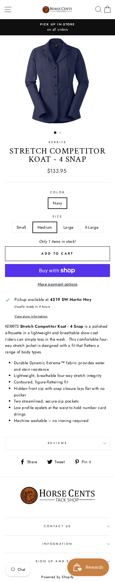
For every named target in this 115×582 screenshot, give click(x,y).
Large (68, 227)
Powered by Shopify (57, 577)
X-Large (91, 227)
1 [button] (55, 132)
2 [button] (60, 133)
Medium (44, 227)
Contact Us (57, 526)
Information (57, 544)
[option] (57, 27)
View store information (30, 316)
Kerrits (57, 142)
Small (21, 227)
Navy (57, 203)
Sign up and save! (57, 561)
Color (57, 192)
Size (57, 216)
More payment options (58, 284)
